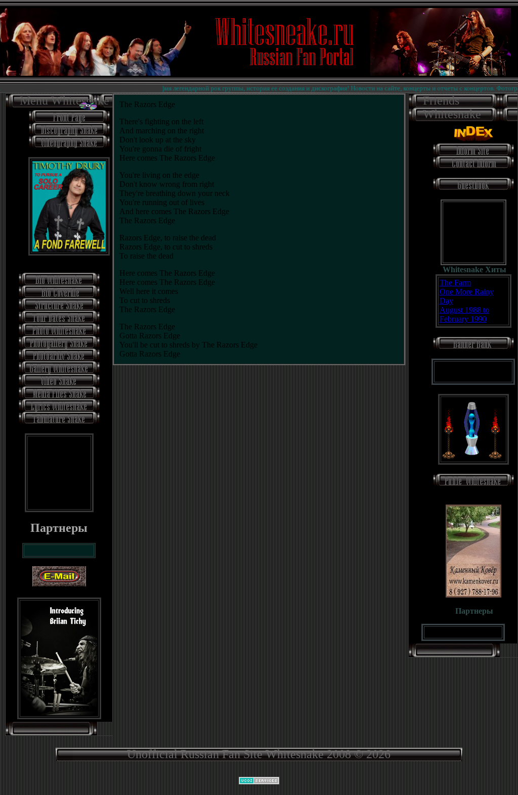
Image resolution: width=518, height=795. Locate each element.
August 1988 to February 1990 (464, 314)
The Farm (455, 282)
